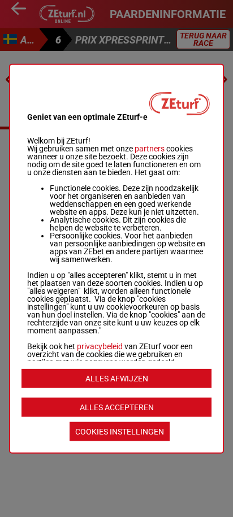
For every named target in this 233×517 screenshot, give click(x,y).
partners (150, 148)
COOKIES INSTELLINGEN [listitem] (119, 431)
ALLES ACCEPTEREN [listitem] (117, 407)
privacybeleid (100, 345)
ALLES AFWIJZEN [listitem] (116, 378)
